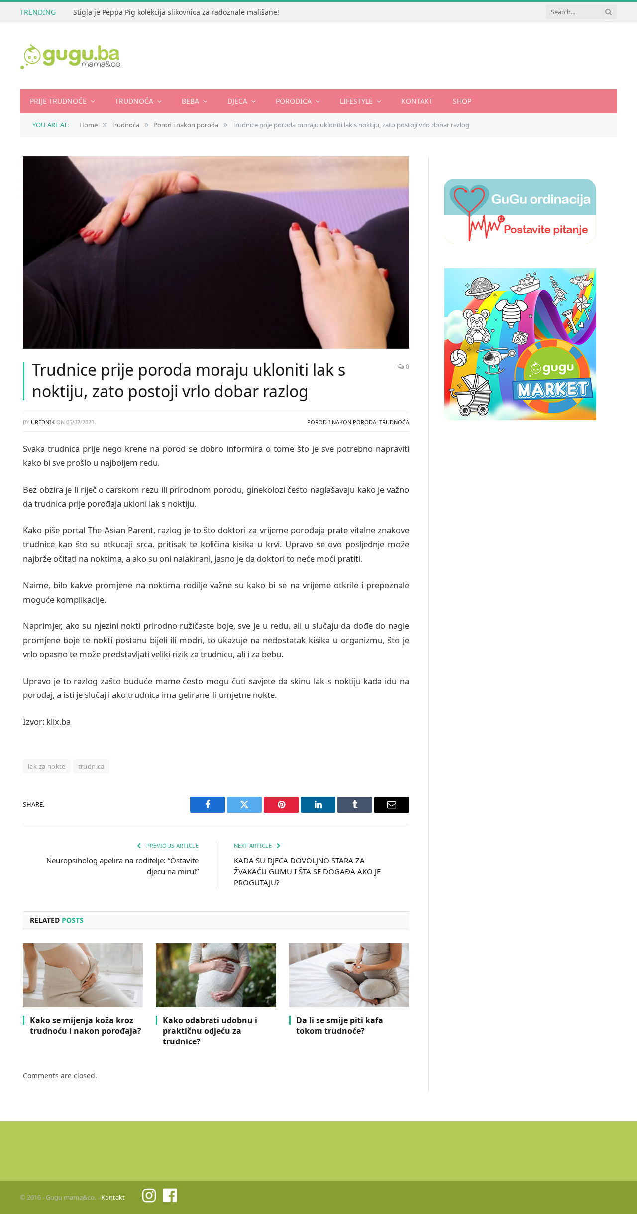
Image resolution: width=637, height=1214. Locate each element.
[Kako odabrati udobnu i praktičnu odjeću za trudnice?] (216, 975)
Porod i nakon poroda (341, 422)
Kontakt (417, 101)
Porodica (294, 101)
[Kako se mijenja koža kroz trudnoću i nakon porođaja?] (83, 975)
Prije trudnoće (58, 101)
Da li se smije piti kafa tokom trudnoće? (339, 1026)
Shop (462, 101)
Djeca (237, 101)
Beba (190, 101)
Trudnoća (134, 101)
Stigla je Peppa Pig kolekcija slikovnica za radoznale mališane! (176, 12)
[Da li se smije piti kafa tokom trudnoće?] (349, 975)
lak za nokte (47, 766)
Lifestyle (356, 101)
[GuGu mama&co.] (70, 56)
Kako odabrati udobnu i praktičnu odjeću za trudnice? (210, 1031)
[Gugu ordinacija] (520, 241)
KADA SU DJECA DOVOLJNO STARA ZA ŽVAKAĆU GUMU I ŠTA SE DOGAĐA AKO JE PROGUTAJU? (307, 871)
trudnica (91, 766)
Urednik (43, 422)
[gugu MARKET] (520, 417)
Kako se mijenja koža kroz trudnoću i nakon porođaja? (85, 1026)
